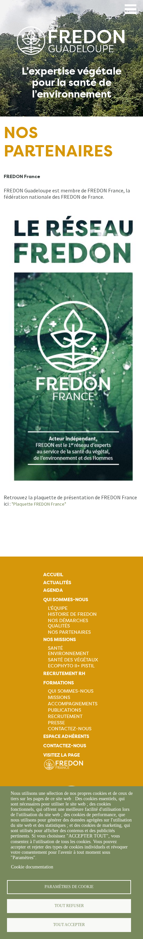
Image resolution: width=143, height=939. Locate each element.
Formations (58, 683)
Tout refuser (69, 905)
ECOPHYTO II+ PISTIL (71, 666)
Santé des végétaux (73, 660)
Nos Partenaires (69, 632)
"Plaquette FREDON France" (39, 504)
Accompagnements (72, 704)
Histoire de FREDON (72, 614)
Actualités (57, 583)
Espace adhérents (66, 736)
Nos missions (59, 639)
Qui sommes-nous (65, 599)
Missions (59, 697)
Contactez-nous (69, 729)
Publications (64, 710)
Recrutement (65, 716)
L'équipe (58, 608)
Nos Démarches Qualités (68, 623)
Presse (56, 723)
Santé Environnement (68, 650)
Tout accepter (69, 924)
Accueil (53, 575)
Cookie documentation (32, 866)
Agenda (53, 590)
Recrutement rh (64, 673)
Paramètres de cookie (69, 886)
